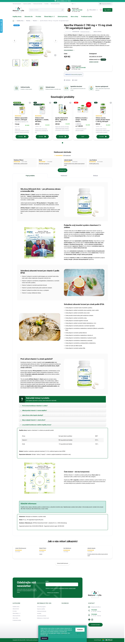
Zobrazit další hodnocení (62, 563)
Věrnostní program (17, 3)
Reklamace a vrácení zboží (43, 618)
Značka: (97, 31)
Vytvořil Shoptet (97, 640)
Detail (82, 136)
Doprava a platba (27, 3)
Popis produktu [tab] (30, 175)
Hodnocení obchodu (37, 3)
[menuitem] (18, 16)
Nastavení (44, 638)
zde (46, 634)
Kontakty (46, 3)
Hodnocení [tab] (64, 175)
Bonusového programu (77, 74)
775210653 (96, 610)
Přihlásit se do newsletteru (53, 592)
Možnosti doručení (93, 61)
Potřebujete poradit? (79, 66)
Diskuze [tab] (95, 175)
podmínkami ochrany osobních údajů (67, 588)
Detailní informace (68, 50)
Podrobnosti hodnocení (84, 31)
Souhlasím (80, 629)
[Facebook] (89, 619)
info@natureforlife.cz (96, 607)
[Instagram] (92, 619)
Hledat (62, 10)
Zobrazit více (62, 170)
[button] (62, 142)
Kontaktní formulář (95, 624)
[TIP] (62, 108)
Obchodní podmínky (55, 3)
